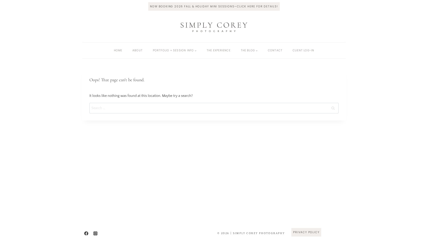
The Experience (218, 50)
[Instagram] (95, 233)
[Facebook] (86, 233)
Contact (275, 50)
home (118, 50)
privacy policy (306, 232)
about (137, 50)
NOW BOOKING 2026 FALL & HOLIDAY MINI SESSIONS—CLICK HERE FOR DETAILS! (214, 6)
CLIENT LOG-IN (303, 50)
